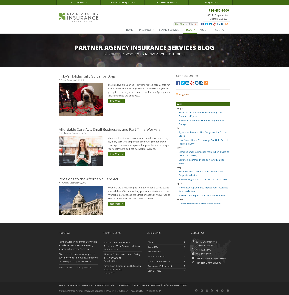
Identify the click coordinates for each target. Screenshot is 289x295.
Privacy (110, 290)
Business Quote (166, 2)
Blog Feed (184, 94)
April (179, 183)
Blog (190, 29)
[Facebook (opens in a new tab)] (202, 24)
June (179, 147)
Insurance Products (157, 256)
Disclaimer (122, 290)
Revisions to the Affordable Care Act (88, 178)
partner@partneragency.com (211, 258)
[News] (226, 24)
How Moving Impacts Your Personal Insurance (203, 179)
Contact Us (153, 247)
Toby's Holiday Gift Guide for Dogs (87, 76)
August (180, 108)
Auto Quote (77, 2)
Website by (153, 290)
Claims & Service (170, 29)
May (179, 167)
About (205, 29)
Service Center (154, 251)
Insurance (146, 29)
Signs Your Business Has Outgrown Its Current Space (122, 269)
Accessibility (137, 290)
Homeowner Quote (121, 2)
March (180, 199)
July (179, 128)
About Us (152, 242)
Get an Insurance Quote (159, 261)
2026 (179, 104)
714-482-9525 (203, 253)
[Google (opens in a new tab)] (218, 24)
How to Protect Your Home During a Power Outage (122, 257)
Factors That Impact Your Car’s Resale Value (202, 195)
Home (129, 29)
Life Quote (210, 2)
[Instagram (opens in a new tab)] (222, 24)
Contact (221, 29)
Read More (115, 100)
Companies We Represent (160, 266)
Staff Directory (154, 270)
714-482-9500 (203, 249)
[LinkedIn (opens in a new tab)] (210, 24)
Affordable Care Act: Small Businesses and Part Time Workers (109, 129)
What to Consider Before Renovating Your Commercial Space (122, 246)
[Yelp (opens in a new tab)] (214, 24)
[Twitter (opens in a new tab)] (206, 24)
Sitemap (87, 267)
